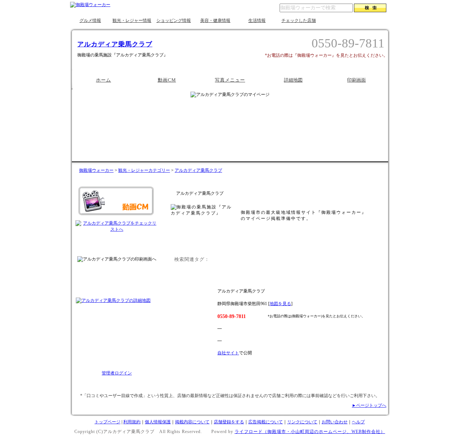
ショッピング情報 (173, 20)
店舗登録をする (229, 421)
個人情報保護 (158, 421)
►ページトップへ (369, 405)
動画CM (167, 80)
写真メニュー (230, 80)
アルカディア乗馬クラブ (114, 44)
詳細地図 (293, 80)
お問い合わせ (335, 421)
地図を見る (280, 303)
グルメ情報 (90, 20)
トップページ (107, 421)
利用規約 (132, 421)
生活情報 (257, 20)
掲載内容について (192, 421)
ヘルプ (358, 421)
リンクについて (302, 421)
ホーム (103, 80)
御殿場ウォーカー (96, 170)
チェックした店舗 (298, 20)
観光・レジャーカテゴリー (144, 170)
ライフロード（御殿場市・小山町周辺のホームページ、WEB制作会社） (310, 431)
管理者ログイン (117, 373)
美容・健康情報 (215, 20)
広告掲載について (265, 421)
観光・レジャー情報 (131, 20)
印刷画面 (356, 80)
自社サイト (228, 352)
